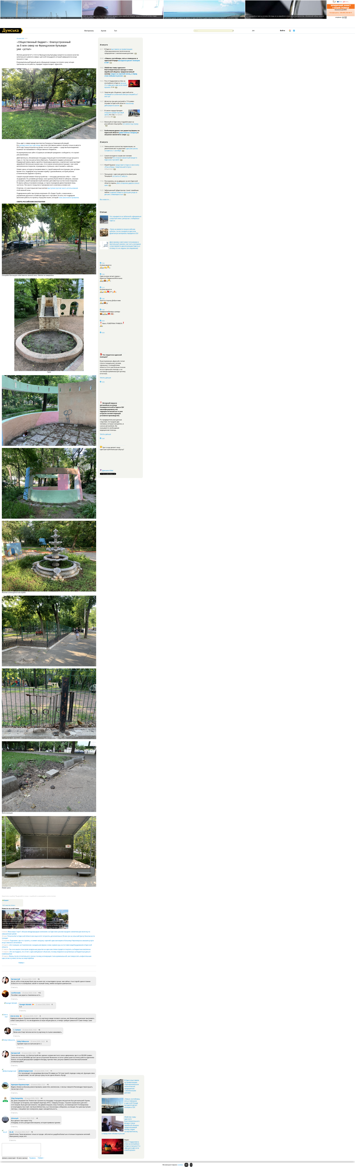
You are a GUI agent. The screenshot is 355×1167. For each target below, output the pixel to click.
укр (253, 30)
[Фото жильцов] (49, 811)
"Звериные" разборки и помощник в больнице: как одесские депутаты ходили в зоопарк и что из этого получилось (11, 923)
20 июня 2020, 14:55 (29, 1053)
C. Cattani (17, 1030)
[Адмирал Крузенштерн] (5, 1089)
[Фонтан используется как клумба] (49, 591)
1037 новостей (6, 905)
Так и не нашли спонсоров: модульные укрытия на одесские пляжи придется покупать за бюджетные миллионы (50, 949)
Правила (32, 1158)
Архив (103, 31)
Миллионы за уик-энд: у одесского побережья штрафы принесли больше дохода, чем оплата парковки (56, 924)
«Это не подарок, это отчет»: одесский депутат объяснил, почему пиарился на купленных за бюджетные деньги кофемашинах (46, 953)
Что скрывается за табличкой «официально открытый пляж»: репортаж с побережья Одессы (125, 218)
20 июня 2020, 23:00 (27, 1118)
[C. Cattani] (7, 1034)
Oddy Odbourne (23, 1041)
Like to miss (14, 1016)
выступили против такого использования (63, 188)
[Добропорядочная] (9, 1071)
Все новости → (105, 199)
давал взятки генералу (128, 133)
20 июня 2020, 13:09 (29, 979)
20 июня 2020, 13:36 (29, 993)
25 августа (104, 142)
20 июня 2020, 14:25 (38, 1041)
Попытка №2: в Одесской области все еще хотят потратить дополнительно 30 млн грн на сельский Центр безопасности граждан (48, 937)
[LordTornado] (5, 997)
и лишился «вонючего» (121, 134)
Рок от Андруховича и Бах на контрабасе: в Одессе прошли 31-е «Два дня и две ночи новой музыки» (132, 1146)
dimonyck (14, 1118)
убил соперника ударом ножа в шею (121, 184)
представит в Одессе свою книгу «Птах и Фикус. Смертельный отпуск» (121, 166)
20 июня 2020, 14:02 (29, 1030)
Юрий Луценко (110, 165)
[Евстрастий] (5, 983)
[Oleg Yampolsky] (5, 1102)
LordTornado (16, 993)
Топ (115, 31)
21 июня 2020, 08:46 (43, 1004)
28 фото (13, 905)
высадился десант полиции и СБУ (122, 61)
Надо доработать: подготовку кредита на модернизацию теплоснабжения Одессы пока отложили (34, 924)
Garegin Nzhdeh (25, 1004)
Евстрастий (15, 979)
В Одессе (107, 49)
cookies (180, 1165)
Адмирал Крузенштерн (20, 1085)
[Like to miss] (5, 1017)
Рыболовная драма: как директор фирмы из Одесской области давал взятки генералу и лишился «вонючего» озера (201, 18)
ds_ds (11, 1132)
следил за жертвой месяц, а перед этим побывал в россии (120, 75)
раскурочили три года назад (29, 145)
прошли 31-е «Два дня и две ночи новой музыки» (115, 85)
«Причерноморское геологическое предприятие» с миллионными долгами (119, 52)
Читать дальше (105, 378)
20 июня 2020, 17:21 (38, 1085)
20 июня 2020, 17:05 (41, 1071)
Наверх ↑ (21, 963)
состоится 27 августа (119, 176)
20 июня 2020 (20, 38)
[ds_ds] (4, 1132)
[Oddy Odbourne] (8, 1040)
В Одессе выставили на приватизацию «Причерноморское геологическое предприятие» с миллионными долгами (131, 1086)
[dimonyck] (5, 1122)
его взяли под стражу (130, 124)
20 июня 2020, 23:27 (22, 1132)
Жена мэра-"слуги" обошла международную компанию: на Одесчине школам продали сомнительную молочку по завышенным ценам (46, 933)
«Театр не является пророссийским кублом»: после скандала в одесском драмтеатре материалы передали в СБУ (124, 231)
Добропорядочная (26, 1071)
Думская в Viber (107, 470)
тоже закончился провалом (69, 198)
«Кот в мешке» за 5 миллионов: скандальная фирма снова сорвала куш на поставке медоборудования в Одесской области (47, 946)
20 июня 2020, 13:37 (30, 1016)
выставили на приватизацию (121, 49)
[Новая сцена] (49, 886)
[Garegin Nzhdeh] (10, 1003)
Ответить (14, 987)
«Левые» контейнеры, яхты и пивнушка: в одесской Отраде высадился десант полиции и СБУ (31, 18)
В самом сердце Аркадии (113, 111)
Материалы (89, 31)
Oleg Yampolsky (17, 1098)
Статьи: (103, 212)
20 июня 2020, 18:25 (32, 1098)
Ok (186, 1165)
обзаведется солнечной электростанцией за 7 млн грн (121, 95)
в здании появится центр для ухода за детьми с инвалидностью (120, 193)
